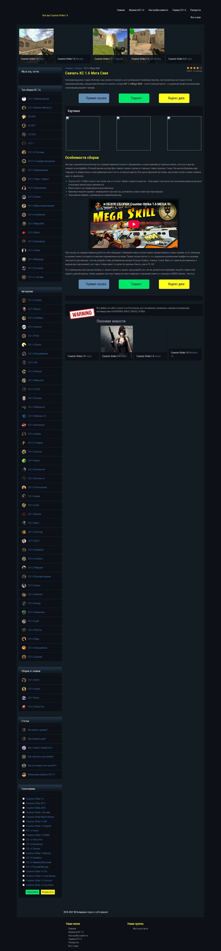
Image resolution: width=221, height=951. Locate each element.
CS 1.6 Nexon (34, 309)
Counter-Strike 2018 (35, 807)
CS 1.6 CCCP (34, 389)
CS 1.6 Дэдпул (35, 656)
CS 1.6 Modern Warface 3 (40, 107)
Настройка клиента (158, 10)
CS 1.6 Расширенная (38, 353)
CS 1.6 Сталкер (35, 442)
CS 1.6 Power (34, 585)
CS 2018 (32, 134)
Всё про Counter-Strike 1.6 (55, 15)
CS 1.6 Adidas (34, 433)
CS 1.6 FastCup (35, 531)
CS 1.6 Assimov (35, 558)
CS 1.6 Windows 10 (37, 416)
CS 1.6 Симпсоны (36, 612)
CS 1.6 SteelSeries (36, 214)
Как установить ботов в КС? (42, 765)
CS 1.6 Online (34, 250)
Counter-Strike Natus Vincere (40, 816)
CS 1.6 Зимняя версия (38, 98)
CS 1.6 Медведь (36, 259)
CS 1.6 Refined (35, 371)
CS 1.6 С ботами (36, 152)
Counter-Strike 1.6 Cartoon (39, 880)
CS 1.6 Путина (35, 398)
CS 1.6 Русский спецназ (39, 576)
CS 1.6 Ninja (33, 638)
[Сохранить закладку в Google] (28, 80)
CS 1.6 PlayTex (35, 630)
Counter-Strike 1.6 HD (36, 821)
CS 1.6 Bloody (34, 514)
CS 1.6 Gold (33, 505)
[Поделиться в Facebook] (23, 80)
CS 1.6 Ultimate (35, 594)
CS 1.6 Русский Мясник (37, 866)
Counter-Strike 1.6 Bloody (38, 853)
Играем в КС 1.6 (136, 10)
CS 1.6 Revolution (36, 424)
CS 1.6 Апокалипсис (37, 647)
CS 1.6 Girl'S (33, 540)
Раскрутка (195, 10)
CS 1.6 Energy (34, 603)
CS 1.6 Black (34, 232)
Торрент (136, 98)
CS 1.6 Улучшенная (37, 187)
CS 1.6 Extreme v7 (36, 478)
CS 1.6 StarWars (35, 317)
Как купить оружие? (38, 729)
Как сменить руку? (37, 738)
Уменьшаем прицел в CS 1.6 (41, 774)
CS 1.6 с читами (35, 277)
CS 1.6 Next (33, 523)
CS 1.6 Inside (34, 496)
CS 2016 (32, 116)
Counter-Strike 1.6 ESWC (38, 835)
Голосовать (32, 892)
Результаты (48, 892)
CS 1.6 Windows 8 (36, 407)
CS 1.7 (31, 143)
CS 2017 (32, 125)
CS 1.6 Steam (34, 196)
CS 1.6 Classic (34, 344)
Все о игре (196, 17)
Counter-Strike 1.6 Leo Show (40, 885)
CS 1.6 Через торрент (38, 179)
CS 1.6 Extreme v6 (36, 469)
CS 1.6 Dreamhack (36, 241)
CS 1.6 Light (33, 621)
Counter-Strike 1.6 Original (38, 826)
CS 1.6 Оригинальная (38, 170)
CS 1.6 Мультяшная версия (41, 205)
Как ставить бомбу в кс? (40, 747)
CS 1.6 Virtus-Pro (36, 706)
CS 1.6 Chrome (35, 451)
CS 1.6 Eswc (33, 697)
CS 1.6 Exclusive (35, 268)
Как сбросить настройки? (41, 756)
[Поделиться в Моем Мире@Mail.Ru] (33, 80)
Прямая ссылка (96, 98)
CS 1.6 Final (33, 335)
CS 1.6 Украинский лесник (38, 862)
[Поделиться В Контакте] (48, 80)
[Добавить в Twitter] (43, 80)
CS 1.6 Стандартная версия (41, 161)
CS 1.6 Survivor (35, 326)
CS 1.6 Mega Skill (36, 223)
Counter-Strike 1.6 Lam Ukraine (41, 875)
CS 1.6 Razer (34, 460)
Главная (121, 10)
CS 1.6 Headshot (36, 549)
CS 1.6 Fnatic (34, 688)
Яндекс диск (176, 98)
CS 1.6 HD (32, 362)
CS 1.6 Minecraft (36, 380)
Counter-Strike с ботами (38, 812)
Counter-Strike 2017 (35, 803)
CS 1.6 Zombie (35, 300)
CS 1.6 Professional (37, 487)
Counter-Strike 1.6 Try (36, 871)
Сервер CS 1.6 (179, 10)
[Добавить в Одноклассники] (38, 80)
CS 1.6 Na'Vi (33, 679)
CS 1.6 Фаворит (35, 567)
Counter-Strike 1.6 (35, 798)
